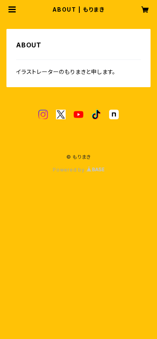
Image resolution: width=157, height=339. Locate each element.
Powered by (70, 170)
